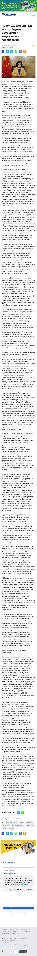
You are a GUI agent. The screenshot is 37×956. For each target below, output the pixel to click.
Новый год (30, 822)
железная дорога (11, 822)
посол (4, 828)
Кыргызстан (30, 825)
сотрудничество (17, 825)
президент (6, 825)
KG (27, 15)
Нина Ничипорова (7, 47)
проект (11, 828)
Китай (22, 822)
